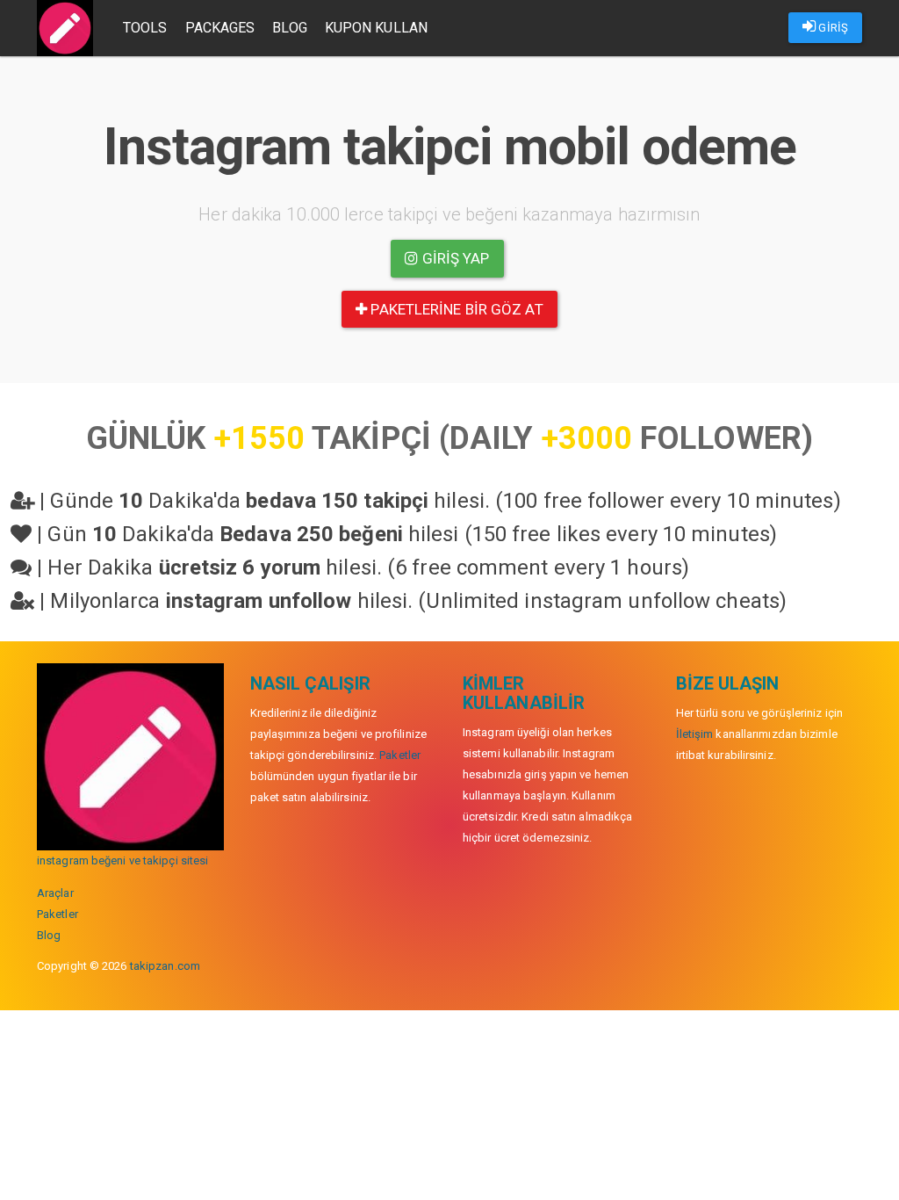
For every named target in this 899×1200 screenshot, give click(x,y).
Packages (220, 27)
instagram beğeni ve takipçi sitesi (122, 860)
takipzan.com (165, 965)
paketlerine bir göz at (455, 309)
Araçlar (55, 893)
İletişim (695, 734)
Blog (289, 27)
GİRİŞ (832, 27)
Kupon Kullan (376, 27)
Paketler (57, 914)
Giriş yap (454, 258)
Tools (145, 27)
